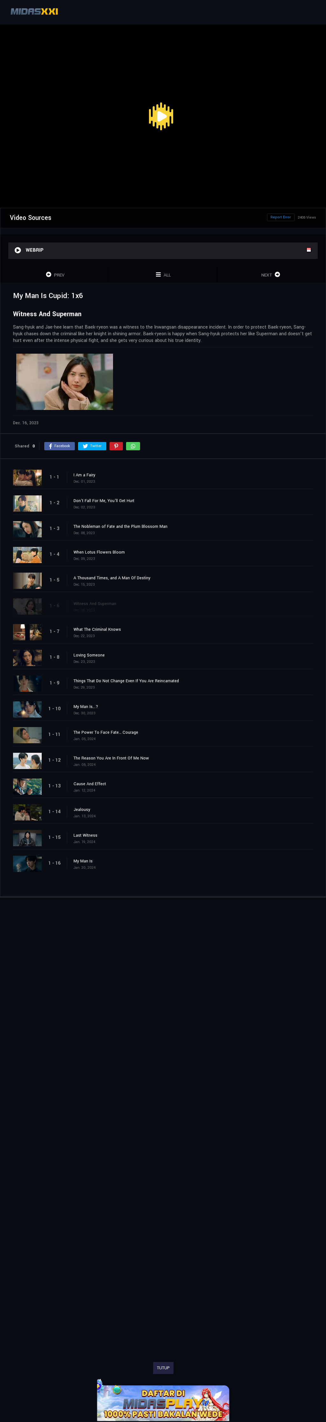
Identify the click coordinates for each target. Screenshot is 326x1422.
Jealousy (82, 810)
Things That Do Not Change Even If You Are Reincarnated (126, 681)
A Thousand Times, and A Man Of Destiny (112, 578)
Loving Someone (89, 655)
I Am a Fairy (84, 475)
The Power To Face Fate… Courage (106, 732)
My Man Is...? (86, 707)
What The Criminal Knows (97, 629)
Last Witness (85, 835)
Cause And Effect (90, 784)
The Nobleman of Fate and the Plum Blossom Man (120, 526)
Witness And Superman (95, 604)
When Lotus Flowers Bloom (99, 552)
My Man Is (83, 861)
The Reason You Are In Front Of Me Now (111, 758)
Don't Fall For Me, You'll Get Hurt (104, 501)
